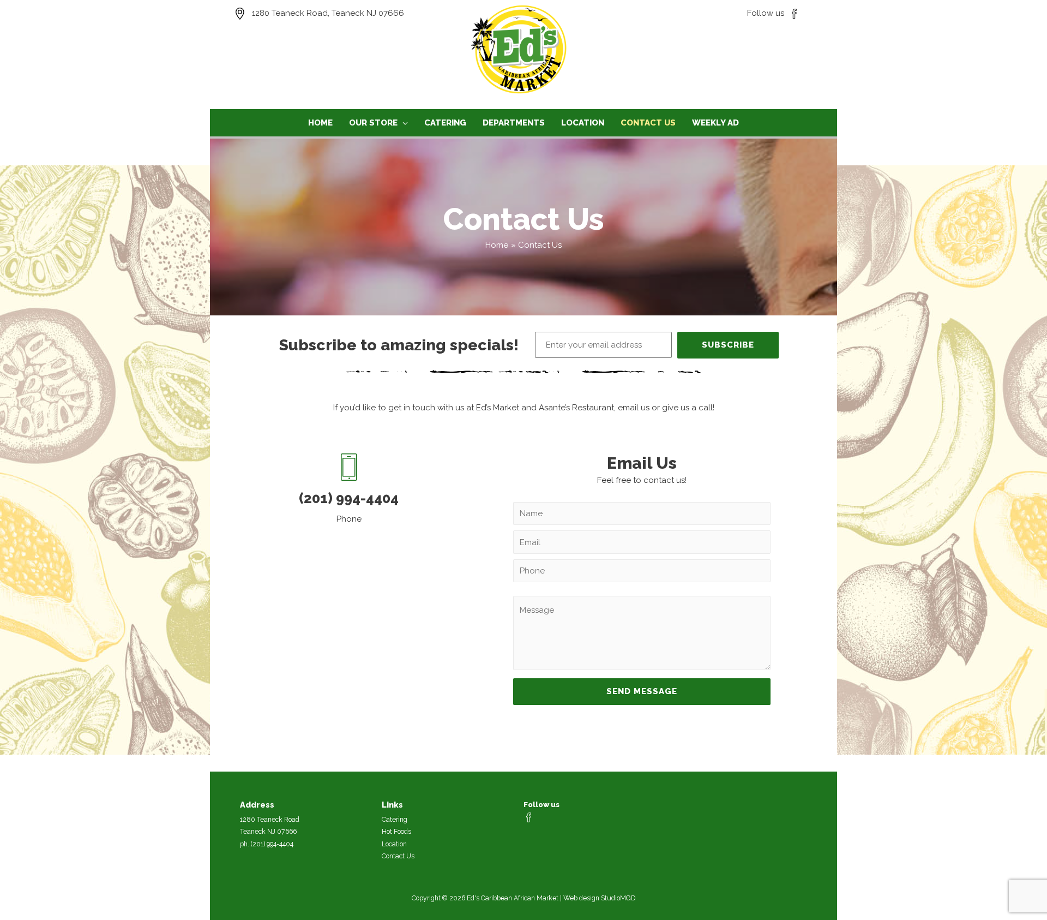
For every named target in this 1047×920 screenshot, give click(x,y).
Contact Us (398, 856)
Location (394, 844)
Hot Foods (396, 831)
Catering (394, 819)
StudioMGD (618, 898)
